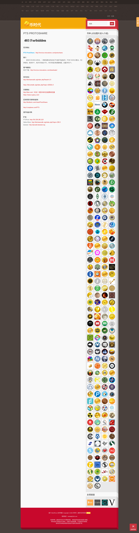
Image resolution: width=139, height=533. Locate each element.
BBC (83, 2)
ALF (49, 2)
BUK (27, 6)
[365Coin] (97, 44)
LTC (35, 2)
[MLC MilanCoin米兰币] (90, 340)
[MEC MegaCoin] (97, 326)
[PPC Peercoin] (90, 396)
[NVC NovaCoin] (90, 368)
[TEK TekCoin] (97, 460)
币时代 (35, 25)
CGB (52, 6)
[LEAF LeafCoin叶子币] (90, 305)
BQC (111, 2)
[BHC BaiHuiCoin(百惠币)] (105, 100)
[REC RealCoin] (112, 418)
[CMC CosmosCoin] (97, 149)
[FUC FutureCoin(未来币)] (112, 227)
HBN (115, 6)
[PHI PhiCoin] (105, 382)
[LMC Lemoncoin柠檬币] (112, 305)
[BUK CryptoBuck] (97, 121)
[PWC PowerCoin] (97, 403)
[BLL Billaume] (97, 107)
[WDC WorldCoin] (90, 474)
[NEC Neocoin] (105, 354)
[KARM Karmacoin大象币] (112, 291)
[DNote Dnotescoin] (97, 178)
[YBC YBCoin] (105, 481)
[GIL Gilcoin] (90, 241)
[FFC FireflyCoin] (97, 213)
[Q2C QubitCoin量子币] (90, 411)
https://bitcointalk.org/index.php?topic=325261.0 (38, 85)
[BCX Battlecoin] (97, 86)
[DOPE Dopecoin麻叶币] (112, 178)
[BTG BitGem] (105, 114)
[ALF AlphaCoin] (105, 58)
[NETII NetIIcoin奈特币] (90, 361)
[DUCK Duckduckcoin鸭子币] (105, 185)
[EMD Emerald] (112, 192)
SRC (76, 11)
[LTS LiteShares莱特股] (112, 312)
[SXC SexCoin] (105, 453)
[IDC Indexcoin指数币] (97, 276)
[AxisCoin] (112, 51)
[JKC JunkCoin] (105, 283)
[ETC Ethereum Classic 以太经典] (97, 199)
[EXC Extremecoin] (90, 206)
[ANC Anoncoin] (97, 65)
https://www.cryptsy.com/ (31, 95)
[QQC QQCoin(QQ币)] (97, 411)
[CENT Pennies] (97, 135)
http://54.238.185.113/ (37, 119)
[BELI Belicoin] (105, 93)
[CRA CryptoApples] (90, 163)
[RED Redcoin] (90, 425)
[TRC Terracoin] (90, 467)
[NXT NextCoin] (105, 368)
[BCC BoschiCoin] (90, 86)
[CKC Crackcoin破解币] (112, 142)
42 (22, 2)
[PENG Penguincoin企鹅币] (90, 382)
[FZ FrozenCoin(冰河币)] (97, 234)
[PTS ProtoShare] (90, 403)
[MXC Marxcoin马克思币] (112, 347)
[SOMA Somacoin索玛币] (97, 446)
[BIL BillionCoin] (90, 107)
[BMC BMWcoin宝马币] (105, 107)
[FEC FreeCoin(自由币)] (112, 206)
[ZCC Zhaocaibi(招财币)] (90, 488)
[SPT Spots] (105, 446)
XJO (106, 11)
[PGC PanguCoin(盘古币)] (97, 382)
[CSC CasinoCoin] (105, 163)
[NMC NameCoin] (97, 361)
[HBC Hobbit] (112, 255)
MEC (37, 11)
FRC (92, 6)
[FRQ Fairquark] (105, 220)
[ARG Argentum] (105, 72)
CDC (42, 6)
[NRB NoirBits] (105, 361)
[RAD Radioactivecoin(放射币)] (90, 418)
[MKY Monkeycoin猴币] (112, 333)
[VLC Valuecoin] (112, 467)
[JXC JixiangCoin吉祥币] (90, 291)
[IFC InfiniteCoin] (105, 276)
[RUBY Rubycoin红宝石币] (112, 425)
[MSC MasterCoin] (97, 347)
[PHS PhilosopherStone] (90, 389)
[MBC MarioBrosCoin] (112, 319)
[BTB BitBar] (90, 114)
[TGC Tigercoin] (105, 460)
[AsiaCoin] (90, 51)
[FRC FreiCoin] (90, 220)
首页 (108, 16)
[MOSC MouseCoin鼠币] (90, 347)
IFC (23, 11)
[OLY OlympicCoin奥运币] (90, 375)
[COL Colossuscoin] (112, 149)
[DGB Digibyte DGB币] (90, 171)
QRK (62, 11)
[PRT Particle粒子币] (112, 396)
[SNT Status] (90, 446)
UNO (95, 11)
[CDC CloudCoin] (112, 128)
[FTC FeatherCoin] (105, 227)
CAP (32, 6)
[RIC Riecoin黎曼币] (97, 425)
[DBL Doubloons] (112, 163)
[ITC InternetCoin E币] (90, 283)
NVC (52, 11)
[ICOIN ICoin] (90, 276)
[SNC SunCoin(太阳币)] (105, 439)
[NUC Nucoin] (112, 361)
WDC (100, 11)
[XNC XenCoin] (112, 474)
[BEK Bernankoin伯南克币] (97, 93)
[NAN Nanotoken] (90, 354)
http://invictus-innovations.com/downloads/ (43, 70)
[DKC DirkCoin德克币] (112, 171)
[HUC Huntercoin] (90, 269)
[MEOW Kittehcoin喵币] (90, 333)
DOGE (72, 6)
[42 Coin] (105, 44)
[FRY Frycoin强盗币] (90, 227)
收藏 (112, 16)
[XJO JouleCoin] (97, 291)
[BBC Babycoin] (105, 79)
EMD (82, 6)
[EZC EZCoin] (105, 206)
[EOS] (90, 199)
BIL (107, 2)
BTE (116, 2)
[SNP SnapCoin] (112, 439)
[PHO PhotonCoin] (112, 382)
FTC (106, 6)
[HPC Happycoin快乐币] (97, 262)
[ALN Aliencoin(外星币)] (112, 58)
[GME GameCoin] (90, 248)
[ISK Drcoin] (112, 276)
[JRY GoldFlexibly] (112, 283)
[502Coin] (112, 44)
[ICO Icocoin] (112, 269)
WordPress (54, 513)
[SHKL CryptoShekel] (90, 439)
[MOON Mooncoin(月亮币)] (112, 340)
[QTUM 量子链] (112, 411)
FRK (96, 6)
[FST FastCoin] (97, 227)
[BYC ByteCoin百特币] (105, 121)
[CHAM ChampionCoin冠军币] (90, 142)
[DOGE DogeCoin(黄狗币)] (105, 178)
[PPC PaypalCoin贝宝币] (97, 396)
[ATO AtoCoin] (90, 79)
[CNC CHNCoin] (105, 149)
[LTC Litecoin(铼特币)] (105, 312)
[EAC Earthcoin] (90, 192)
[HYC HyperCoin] (97, 269)
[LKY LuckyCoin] (105, 305)
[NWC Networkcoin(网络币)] (97, 368)
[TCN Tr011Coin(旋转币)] (90, 460)
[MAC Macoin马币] (97, 319)
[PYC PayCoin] (112, 403)
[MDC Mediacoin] (90, 326)
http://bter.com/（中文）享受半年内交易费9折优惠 (39, 92)
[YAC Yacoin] (97, 481)
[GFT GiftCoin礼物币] (112, 234)
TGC (86, 11)
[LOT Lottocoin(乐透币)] (90, 312)
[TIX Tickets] (112, 460)
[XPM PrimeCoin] (90, 481)
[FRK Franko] (97, 220)
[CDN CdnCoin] (90, 135)
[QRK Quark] (105, 411)
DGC (67, 6)
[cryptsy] (97, 505)
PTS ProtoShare (35, 33)
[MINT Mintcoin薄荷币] (105, 333)
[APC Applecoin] (112, 65)
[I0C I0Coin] (105, 269)
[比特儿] (90, 505)
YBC (115, 11)
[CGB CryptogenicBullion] (112, 135)
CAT (37, 6)
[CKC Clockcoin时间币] (105, 142)
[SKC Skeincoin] (97, 439)
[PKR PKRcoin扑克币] (105, 389)
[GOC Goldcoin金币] (97, 248)
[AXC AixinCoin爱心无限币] (97, 79)
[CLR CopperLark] (90, 149)
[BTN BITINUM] (90, 121)
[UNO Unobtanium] (97, 467)
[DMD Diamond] (90, 178)
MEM (42, 11)
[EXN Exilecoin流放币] (97, 206)
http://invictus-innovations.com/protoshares (49, 53)
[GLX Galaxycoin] (112, 241)
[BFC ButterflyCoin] (90, 100)
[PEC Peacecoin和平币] (112, 375)
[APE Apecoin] (90, 72)
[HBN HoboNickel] (90, 262)
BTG (23, 6)
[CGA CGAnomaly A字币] (105, 135)
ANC (59, 2)
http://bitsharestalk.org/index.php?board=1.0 (37, 79)
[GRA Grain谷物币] (105, 248)
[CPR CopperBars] (112, 156)
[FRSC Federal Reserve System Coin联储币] (112, 220)
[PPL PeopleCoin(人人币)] (105, 396)
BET (93, 2)
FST (101, 6)
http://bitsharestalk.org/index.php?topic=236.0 (46, 122)
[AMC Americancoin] (90, 65)
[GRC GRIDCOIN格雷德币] (112, 248)
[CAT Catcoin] (97, 128)
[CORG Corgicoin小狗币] (97, 156)
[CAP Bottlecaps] (90, 128)
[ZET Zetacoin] (97, 488)
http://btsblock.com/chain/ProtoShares (35, 102)
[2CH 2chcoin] (90, 44)
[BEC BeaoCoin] (112, 86)
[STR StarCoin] (97, 453)
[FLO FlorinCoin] (112, 213)
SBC (67, 11)
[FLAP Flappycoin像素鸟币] (105, 213)
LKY (32, 11)
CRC (57, 6)
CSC (62, 6)
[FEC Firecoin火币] (90, 213)
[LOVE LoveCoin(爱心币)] (97, 312)
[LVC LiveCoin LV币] (90, 319)
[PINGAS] (97, 389)
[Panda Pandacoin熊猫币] (105, 375)
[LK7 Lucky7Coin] (97, 305)
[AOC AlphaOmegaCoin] (105, 65)
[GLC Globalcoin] (97, 241)
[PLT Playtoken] (112, 389)
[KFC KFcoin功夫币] (90, 298)
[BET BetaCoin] (112, 93)
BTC (30, 2)
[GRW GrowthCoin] (90, 255)
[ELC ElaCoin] (97, 192)
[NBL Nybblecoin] (97, 354)
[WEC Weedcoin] (97, 474)
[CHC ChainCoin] (97, 142)
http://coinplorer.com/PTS (31, 107)
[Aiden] (105, 51)
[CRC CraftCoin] (97, 163)
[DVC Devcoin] (112, 185)
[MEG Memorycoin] (105, 326)
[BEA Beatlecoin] (105, 86)
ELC (78, 6)
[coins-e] (105, 505)
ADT (44, 2)
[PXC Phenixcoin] (105, 403)
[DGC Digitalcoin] (97, 171)
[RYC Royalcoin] (97, 432)
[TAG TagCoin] (112, 453)
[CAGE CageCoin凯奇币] (112, 121)
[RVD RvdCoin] (90, 432)
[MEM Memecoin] (112, 326)
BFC (97, 2)
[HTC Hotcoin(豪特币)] (112, 262)
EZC (87, 6)
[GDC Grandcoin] (105, 234)
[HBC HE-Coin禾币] (105, 255)
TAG (81, 11)
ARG (69, 2)
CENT (47, 6)
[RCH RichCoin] (97, 418)
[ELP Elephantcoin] (105, 192)
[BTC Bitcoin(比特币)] (90, 58)
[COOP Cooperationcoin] (90, 156)
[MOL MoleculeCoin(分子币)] (105, 340)
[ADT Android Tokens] (97, 58)
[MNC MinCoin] (97, 340)
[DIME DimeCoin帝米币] (105, 171)
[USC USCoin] (105, 467)
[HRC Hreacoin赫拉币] (105, 262)
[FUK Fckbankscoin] (90, 234)
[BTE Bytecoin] (97, 114)
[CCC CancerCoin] (105, 128)
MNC (47, 11)
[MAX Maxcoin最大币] (105, 319)
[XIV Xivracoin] (105, 474)
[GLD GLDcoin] (105, 241)
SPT (72, 11)
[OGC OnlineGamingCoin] (112, 368)
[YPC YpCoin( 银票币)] (112, 481)
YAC (110, 11)
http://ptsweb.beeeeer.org (37, 125)
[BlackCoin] (112, 79)
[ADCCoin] (97, 51)
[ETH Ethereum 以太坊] (105, 199)
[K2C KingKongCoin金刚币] (105, 291)
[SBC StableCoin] (112, 432)
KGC (27, 11)
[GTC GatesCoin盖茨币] (97, 255)
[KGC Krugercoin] (97, 298)
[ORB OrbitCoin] (97, 375)
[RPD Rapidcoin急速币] (105, 425)
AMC (54, 2)
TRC (91, 11)
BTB (39, 2)
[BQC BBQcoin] (112, 107)
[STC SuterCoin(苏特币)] (90, 453)
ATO (78, 2)
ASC (74, 2)
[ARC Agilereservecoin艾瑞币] (97, 72)
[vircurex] (112, 505)
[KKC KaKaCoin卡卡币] (105, 298)
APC (64, 2)
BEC (88, 2)
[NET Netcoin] (112, 354)
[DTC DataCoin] (90, 185)
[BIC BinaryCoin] (112, 100)
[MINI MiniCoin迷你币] (97, 333)
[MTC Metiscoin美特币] (105, 347)
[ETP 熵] (112, 199)
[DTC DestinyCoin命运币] (97, 185)
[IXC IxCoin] (97, 283)
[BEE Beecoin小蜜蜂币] (90, 93)
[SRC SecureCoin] (112, 446)
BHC (102, 2)
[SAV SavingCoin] (105, 432)
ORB (57, 11)
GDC (110, 6)
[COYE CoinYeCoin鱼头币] (105, 156)
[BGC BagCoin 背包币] (97, 100)
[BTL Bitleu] (112, 114)
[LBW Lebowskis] (112, 298)
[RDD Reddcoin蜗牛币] (105, 418)
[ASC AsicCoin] (112, 72)
